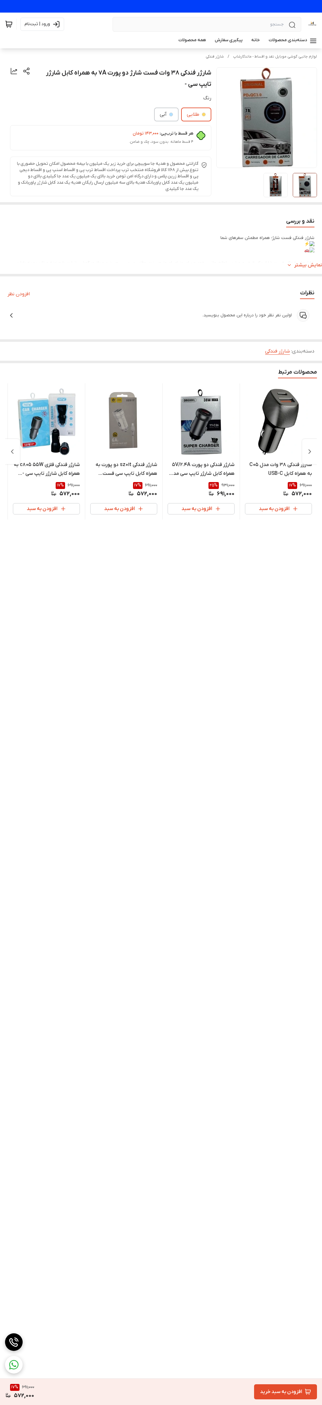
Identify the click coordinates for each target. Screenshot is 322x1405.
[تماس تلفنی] (14, 1342)
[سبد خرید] (9, 24)
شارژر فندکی (215, 56)
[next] (12, 451)
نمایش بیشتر (308, 265)
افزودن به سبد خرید (281, 1392)
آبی (163, 114)
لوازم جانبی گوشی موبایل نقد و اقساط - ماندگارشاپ (275, 56)
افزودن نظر (19, 294)
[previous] (309, 451)
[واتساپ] (14, 1365)
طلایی (193, 114)
